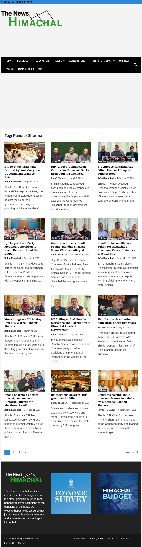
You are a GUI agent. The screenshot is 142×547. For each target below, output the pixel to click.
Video (10, 69)
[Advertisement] (71, 101)
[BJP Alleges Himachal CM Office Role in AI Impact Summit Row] (118, 152)
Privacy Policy (96, 538)
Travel (57, 61)
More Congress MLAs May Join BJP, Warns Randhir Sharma (22, 323)
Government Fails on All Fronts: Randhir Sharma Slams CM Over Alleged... (68, 246)
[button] (135, 65)
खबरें (40, 69)
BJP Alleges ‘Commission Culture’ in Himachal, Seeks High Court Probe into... (70, 170)
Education (42, 61)
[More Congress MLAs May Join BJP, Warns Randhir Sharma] (24, 305)
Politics (22, 61)
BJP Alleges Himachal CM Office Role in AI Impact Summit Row (115, 170)
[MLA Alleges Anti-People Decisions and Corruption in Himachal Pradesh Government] (71, 305)
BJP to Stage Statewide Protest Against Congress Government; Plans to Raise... (22, 172)
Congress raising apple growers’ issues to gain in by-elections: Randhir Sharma (116, 400)
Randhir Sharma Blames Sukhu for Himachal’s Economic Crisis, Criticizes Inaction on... (116, 248)
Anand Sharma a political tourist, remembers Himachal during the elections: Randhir (21, 400)
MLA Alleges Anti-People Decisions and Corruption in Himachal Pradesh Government (70, 325)
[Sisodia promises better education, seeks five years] (118, 305)
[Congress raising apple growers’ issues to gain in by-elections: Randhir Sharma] (118, 381)
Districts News (102, 61)
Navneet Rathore (106, 327)
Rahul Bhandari (12, 182)
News (9, 61)
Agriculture (77, 61)
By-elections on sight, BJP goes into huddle (69, 396)
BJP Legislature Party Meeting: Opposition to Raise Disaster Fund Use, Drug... (22, 248)
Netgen (21, 542)
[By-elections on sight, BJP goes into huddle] (71, 381)
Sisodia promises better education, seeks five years (117, 321)
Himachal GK (26, 69)
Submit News (80, 538)
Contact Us (112, 538)
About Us (125, 538)
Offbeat (124, 61)
